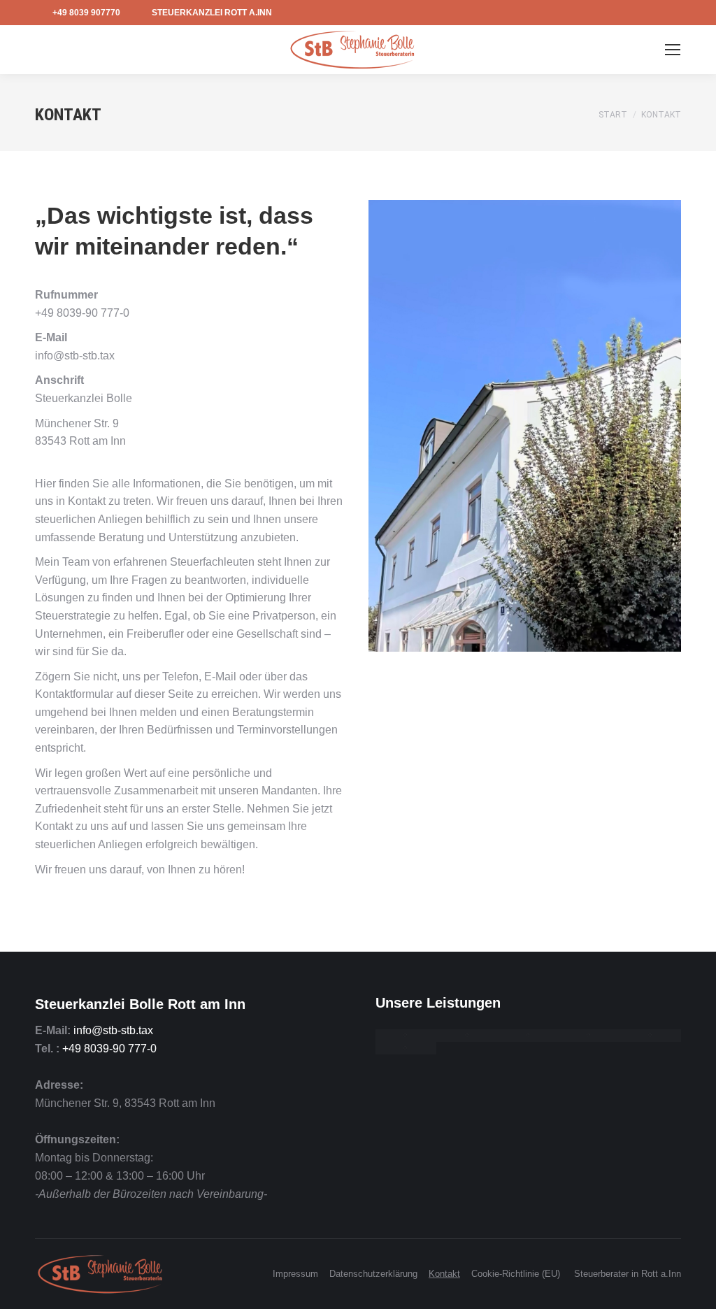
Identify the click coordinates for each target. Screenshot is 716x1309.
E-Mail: (53, 1030)
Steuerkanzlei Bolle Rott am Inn (140, 1004)
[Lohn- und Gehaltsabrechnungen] (589, 1035)
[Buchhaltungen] (650, 1035)
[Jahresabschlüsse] (528, 1035)
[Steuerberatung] (405, 1035)
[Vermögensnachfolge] (405, 1048)
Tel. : (47, 1048)
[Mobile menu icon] (672, 49)
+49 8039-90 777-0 (109, 1048)
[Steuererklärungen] (466, 1035)
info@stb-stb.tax (113, 1030)
